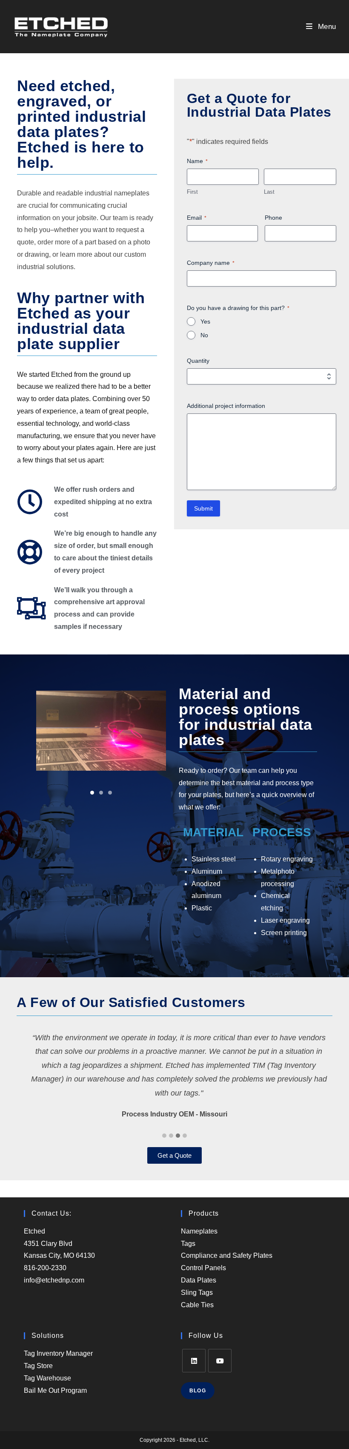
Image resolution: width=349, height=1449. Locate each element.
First (192, 192)
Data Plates (198, 1280)
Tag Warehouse (47, 1378)
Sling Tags (197, 1292)
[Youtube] (220, 1360)
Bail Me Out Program (55, 1390)
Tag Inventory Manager (58, 1353)
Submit (203, 508)
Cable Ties (197, 1304)
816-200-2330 (45, 1267)
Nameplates (199, 1231)
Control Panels (203, 1267)
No (204, 335)
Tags (188, 1243)
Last (269, 192)
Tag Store (38, 1365)
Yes (205, 321)
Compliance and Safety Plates (226, 1255)
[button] (92, 793)
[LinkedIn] (194, 1360)
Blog (197, 1391)
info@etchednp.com (54, 1280)
